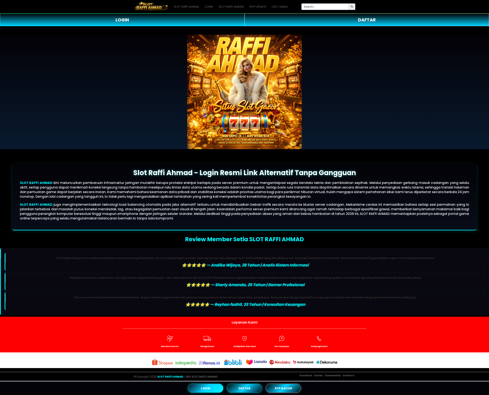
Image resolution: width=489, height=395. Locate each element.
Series (318, 375)
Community (333, 375)
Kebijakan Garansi (244, 346)
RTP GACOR (283, 388)
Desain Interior (170, 346)
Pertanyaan (281, 346)
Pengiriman (207, 346)
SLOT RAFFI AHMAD (186, 7)
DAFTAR (367, 20)
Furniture (306, 375)
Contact (348, 375)
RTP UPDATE (258, 7)
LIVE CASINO (280, 7)
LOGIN (209, 7)
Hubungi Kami (319, 346)
